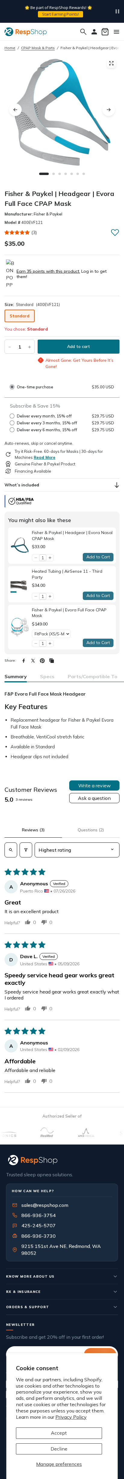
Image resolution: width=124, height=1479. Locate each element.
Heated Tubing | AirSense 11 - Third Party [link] (67, 574)
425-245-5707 (35, 1225)
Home (10, 48)
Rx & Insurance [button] (23, 1292)
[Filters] (26, 849)
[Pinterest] (42, 661)
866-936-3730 (38, 1236)
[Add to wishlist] (114, 232)
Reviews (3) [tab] (33, 830)
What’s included (22, 485)
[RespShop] (62, 1160)
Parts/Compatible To (92, 676)
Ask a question (94, 798)
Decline (59, 1449)
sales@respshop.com (44, 1205)
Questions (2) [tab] (91, 830)
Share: (10, 660)
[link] (20, 545)
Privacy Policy (71, 1417)
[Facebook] (24, 661)
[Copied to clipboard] (52, 661)
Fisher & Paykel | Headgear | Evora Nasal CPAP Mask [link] (72, 535)
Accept (59, 1433)
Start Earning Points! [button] (60, 14)
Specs (47, 676)
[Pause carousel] (117, 11)
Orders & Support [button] (27, 1307)
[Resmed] (37, 1132)
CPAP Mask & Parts (38, 48)
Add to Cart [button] (98, 557)
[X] (33, 661)
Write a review (94, 786)
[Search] (83, 32)
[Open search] (11, 849)
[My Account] (94, 32)
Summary (16, 676)
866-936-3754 (38, 1215)
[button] (17, 232)
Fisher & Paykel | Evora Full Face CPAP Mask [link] (69, 613)
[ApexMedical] (77, 1132)
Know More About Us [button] (30, 1276)
